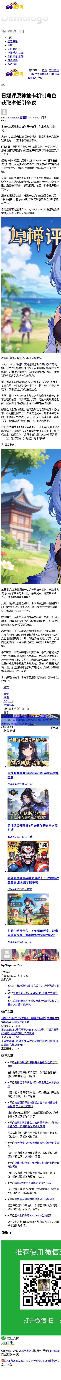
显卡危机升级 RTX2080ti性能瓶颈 (32, 1215)
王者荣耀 (13, 41)
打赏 (6, 687)
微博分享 (8, 705)
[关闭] (2, 1238)
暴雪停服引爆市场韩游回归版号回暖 (34, 1199)
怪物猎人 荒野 (15, 52)
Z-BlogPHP (54, 1350)
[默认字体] (4, 87)
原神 (10, 45)
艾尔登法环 (14, 49)
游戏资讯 (13, 64)
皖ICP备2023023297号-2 (17, 1360)
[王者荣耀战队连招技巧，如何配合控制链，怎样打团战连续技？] (5, 947)
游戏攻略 (13, 60)
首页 (10, 37)
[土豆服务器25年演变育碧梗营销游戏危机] (2, 947)
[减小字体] (2, 87)
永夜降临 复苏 (15, 56)
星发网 (27, 1350)
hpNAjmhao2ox (14, 117)
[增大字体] (5, 87)
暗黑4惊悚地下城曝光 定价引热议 (32, 1183)
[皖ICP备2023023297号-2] (30, 1374)
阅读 (6, 693)
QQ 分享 (8, 701)
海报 (6, 697)
